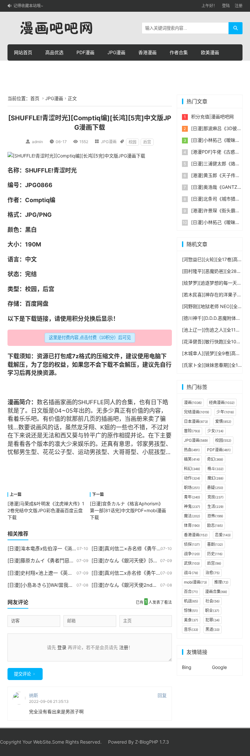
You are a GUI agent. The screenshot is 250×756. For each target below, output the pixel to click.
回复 (162, 695)
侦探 (192, 544)
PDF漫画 (85, 52)
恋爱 (223, 534)
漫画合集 (216, 591)
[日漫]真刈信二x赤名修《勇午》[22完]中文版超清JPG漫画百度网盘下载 (169, 573)
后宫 (147, 142)
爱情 (223, 421)
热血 (192, 449)
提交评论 (22, 674)
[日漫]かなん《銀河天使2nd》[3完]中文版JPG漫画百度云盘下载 (161, 585)
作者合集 (179, 52)
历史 (215, 553)
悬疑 (215, 487)
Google (219, 667)
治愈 (212, 572)
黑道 (212, 629)
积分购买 (54, 68)
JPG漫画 (116, 52)
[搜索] (236, 28)
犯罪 (212, 619)
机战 (191, 601)
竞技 (215, 497)
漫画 (13, 402)
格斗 (215, 468)
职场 (192, 487)
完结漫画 (196, 411)
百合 (191, 591)
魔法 (192, 515)
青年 (192, 497)
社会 (212, 601)
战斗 (191, 572)
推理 (221, 582)
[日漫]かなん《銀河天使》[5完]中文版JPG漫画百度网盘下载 (157, 560)
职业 (212, 610)
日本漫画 (196, 421)
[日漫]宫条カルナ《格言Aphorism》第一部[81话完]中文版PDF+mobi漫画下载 (128, 510)
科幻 (192, 468)
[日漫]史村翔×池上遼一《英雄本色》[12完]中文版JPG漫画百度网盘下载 (85, 573)
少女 (215, 430)
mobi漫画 (195, 582)
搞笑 (192, 459)
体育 (192, 525)
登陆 (226, 5)
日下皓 (159, 402)
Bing (186, 667)
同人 (110, 402)
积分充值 (85, 68)
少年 (225, 411)
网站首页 (23, 52)
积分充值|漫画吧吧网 (212, 116)
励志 (215, 525)
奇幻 (215, 459)
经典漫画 (222, 402)
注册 (239, 5)
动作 (192, 478)
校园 (132, 142)
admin (37, 141)
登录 (61, 647)
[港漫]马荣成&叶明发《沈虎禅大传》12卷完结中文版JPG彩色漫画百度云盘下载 (45, 510)
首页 (34, 98)
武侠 (192, 563)
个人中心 (117, 68)
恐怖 (215, 515)
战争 (192, 553)
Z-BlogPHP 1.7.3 (152, 742)
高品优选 (54, 52)
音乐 (191, 629)
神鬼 (192, 506)
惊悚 (191, 610)
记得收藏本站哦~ (28, 5)
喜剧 (215, 544)
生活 (215, 506)
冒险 (192, 430)
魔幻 (215, 478)
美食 (191, 619)
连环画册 (23, 68)
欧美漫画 (210, 52)
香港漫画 (147, 52)
